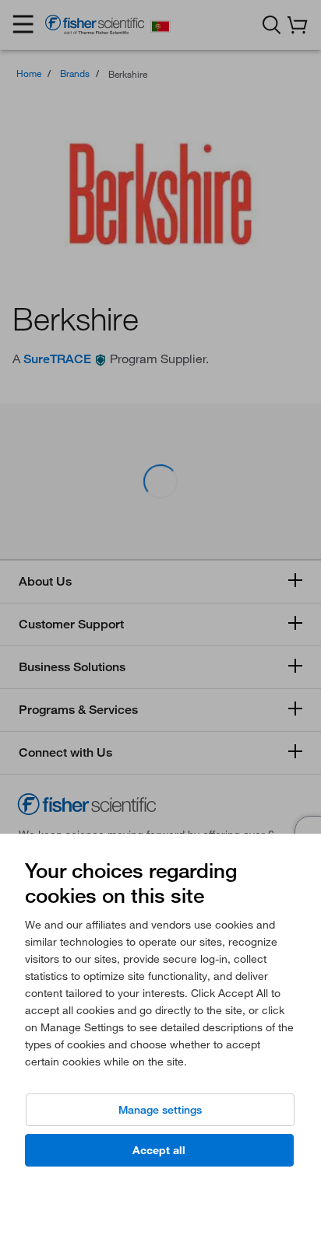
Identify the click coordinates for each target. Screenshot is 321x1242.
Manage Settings (160, 1110)
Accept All (158, 1150)
